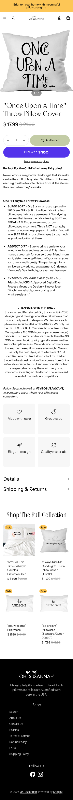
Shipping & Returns (25, 489)
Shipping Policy (19, 754)
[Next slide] (31, 539)
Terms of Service (19, 735)
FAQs (12, 748)
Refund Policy (18, 742)
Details (11, 479)
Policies (14, 730)
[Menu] (4, 18)
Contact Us (16, 723)
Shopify (57, 791)
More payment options (36, 161)
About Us (15, 717)
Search (13, 711)
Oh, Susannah (28, 791)
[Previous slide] (7, 539)
